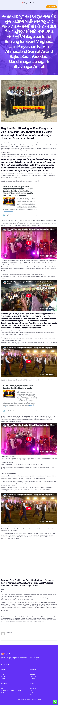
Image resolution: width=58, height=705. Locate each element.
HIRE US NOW (51, 6)
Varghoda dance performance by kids (36, 621)
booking (3, 419)
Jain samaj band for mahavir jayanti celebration (17, 619)
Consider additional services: (8, 485)
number (33, 175)
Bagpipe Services (36, 70)
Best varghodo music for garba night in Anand (36, 616)
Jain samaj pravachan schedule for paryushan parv (38, 619)
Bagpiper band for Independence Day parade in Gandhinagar (14, 616)
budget (28, 181)
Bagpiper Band (25, 416)
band (25, 379)
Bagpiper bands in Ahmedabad (35, 332)
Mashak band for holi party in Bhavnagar (19, 621)
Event (21, 144)
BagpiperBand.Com (30, 3)
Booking (28, 165)
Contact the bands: (6, 337)
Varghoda (22, 536)
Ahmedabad (40, 276)
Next (2, 589)
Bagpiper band (11, 528)
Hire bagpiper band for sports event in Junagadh (23, 618)
